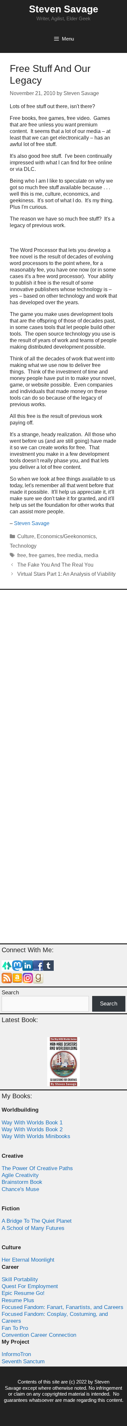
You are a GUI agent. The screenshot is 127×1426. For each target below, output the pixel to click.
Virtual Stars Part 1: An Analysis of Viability (66, 574)
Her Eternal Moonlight (28, 1260)
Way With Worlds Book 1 (32, 1122)
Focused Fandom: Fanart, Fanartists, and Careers (62, 1307)
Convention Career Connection (39, 1335)
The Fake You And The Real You (55, 565)
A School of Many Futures (33, 1228)
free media (69, 555)
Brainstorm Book (22, 1182)
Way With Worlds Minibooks (36, 1136)
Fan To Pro (15, 1328)
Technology (23, 546)
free (21, 555)
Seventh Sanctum (23, 1361)
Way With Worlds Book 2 (32, 1129)
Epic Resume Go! (23, 1293)
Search (10, 992)
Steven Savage (63, 9)
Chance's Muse (20, 1189)
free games (41, 555)
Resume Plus (18, 1300)
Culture (25, 536)
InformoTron (16, 1354)
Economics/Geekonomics (66, 536)
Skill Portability (20, 1279)
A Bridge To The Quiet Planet (37, 1221)
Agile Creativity (20, 1175)
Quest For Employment (30, 1286)
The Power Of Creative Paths (37, 1168)
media (91, 555)
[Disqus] (63, 681)
